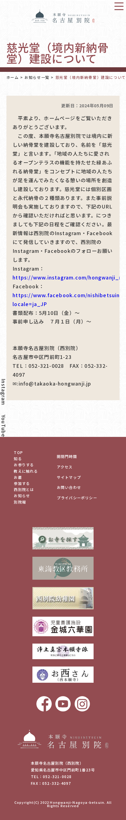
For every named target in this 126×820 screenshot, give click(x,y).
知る (18, 458)
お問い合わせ (69, 487)
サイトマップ (69, 477)
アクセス (65, 466)
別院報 (20, 501)
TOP (18, 452)
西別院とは (24, 489)
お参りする (24, 464)
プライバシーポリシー (77, 497)
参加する (22, 483)
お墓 (18, 477)
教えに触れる (26, 471)
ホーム (12, 77)
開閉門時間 (67, 456)
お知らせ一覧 (37, 77)
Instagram (3, 392)
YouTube (3, 426)
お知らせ (22, 495)
